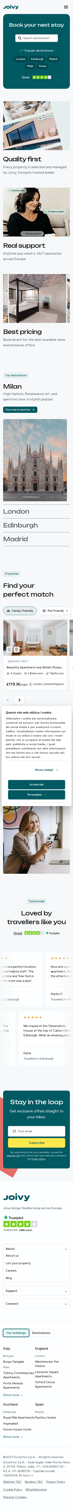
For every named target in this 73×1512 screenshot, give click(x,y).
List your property (18, 1263)
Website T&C (13, 1155)
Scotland (10, 1404)
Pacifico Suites (45, 1417)
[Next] (67, 610)
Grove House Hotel (17, 1429)
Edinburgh (37, 59)
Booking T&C (34, 1482)
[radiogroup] (28, 1333)
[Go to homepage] (11, 7)
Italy (6, 1348)
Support (11, 1291)
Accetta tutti (36, 784)
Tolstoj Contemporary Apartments (18, 1375)
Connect (12, 1303)
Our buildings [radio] (16, 1333)
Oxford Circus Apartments (45, 1384)
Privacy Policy (38, 1159)
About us (12, 1255)
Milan (30, 66)
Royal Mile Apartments (19, 1417)
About (10, 1249)
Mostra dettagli (44, 769)
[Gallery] (9, 649)
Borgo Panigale (13, 1361)
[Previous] (6, 610)
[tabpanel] (38, 662)
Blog (9, 1278)
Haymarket (10, 1423)
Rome (42, 66)
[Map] (16, 649)
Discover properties (17, 409)
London (21, 59)
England (41, 1348)
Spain (39, 1404)
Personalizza (34, 794)
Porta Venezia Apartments (13, 1385)
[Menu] (66, 7)
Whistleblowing (36, 1489)
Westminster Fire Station (47, 1364)
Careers (11, 1270)
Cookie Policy (12, 1489)
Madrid (53, 59)
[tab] (20, 611)
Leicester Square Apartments (47, 1374)
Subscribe (36, 1143)
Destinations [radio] (41, 1333)
